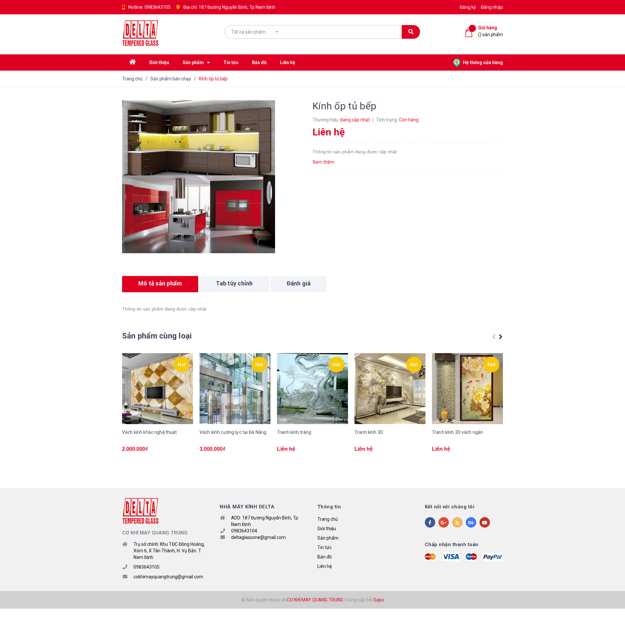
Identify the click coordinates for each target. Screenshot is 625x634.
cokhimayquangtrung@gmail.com (168, 576)
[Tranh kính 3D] (389, 388)
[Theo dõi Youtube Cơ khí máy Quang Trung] (484, 522)
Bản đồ (324, 556)
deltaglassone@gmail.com (258, 537)
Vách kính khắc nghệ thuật (149, 432)
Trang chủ (327, 519)
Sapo (378, 599)
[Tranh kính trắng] (312, 388)
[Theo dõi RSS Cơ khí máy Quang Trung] (457, 522)
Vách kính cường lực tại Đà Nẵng (233, 432)
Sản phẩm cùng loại (157, 335)
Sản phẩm (328, 538)
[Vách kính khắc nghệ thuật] (157, 388)
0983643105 (158, 7)
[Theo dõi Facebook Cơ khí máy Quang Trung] (430, 522)
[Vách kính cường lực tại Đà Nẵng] (235, 388)
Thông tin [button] (329, 507)
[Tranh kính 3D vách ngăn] (467, 388)
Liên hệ (324, 566)
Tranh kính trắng (294, 432)
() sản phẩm (490, 31)
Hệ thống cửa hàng (482, 62)
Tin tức (324, 547)
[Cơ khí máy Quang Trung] (140, 510)
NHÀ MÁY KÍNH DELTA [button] (247, 507)
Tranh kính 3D (368, 432)
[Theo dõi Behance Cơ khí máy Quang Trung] (471, 522)
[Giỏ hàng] (470, 33)
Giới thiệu (326, 528)
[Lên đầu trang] (612, 619)
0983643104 (244, 530)
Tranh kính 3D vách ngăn (457, 432)
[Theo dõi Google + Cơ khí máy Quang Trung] (443, 522)
